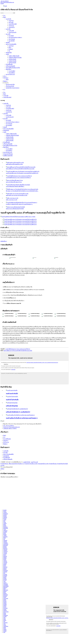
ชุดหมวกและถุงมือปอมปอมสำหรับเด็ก (15, 208)
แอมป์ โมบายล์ (34, 462)
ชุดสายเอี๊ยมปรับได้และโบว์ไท (13, 67)
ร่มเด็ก (7, 54)
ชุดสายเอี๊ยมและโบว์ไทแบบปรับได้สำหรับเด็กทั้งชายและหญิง (20, 168)
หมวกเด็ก (8, 34)
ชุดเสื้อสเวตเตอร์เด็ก (8, 155)
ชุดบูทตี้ (7, 42)
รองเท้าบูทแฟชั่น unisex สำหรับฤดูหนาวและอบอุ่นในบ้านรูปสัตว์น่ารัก (22, 173)
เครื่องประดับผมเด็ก (10, 66)
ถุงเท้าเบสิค (11, 30)
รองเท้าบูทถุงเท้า (12, 32)
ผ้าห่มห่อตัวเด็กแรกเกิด (43, 463)
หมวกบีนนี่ (11, 35)
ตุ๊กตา (10, 47)
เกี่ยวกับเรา (5, 77)
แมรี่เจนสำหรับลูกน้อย (12, 406)
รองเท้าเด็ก (8, 18)
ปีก (9, 50)
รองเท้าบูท (11, 20)
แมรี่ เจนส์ (11, 22)
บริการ (4, 76)
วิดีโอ (7, 79)
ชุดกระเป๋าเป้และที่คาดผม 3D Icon (14, 182)
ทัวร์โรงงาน (6, 442)
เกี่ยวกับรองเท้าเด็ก (10, 84)
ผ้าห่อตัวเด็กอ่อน (4, 463)
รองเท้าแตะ (11, 25)
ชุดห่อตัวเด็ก (9, 52)
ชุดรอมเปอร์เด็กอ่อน (8, 153)
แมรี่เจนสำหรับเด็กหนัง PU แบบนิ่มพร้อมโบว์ (18, 412)
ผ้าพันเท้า (11, 49)
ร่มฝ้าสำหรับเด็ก (12, 62)
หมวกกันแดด (12, 39)
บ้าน (4, 15)
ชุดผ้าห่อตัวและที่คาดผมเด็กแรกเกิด (14, 164)
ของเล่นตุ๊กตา (12, 72)
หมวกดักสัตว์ (12, 40)
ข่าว (4, 89)
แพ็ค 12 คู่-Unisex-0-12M (11, 199)
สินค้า (4, 17)
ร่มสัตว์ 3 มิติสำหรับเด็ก (14, 55)
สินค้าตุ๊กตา (8, 69)
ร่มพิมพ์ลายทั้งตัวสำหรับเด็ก (15, 57)
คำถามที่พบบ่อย (7, 438)
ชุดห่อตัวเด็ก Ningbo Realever (12, 87)
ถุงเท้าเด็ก (8, 29)
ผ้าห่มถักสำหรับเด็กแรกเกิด (31, 463)
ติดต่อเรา (5, 81)
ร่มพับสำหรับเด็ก (12, 61)
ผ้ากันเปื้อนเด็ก (9, 64)
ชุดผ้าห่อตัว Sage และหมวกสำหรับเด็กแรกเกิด (16, 195)
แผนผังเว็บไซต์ (26, 462)
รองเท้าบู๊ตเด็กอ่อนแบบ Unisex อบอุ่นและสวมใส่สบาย (18, 177)
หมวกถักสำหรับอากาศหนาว (15, 37)
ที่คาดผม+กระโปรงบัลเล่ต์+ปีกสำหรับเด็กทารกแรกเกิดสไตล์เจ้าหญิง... (22, 190)
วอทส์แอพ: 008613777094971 (10, 428)
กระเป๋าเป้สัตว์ (12, 71)
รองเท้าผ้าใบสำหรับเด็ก (12, 399)
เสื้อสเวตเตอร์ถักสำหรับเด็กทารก (16, 463)
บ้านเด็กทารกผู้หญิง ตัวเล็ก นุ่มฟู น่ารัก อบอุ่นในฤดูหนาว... (19, 204)
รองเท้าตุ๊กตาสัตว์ (13, 24)
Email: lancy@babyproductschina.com (11, 427)
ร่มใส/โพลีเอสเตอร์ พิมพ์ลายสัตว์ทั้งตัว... (15, 186)
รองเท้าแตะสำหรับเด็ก (12, 393)
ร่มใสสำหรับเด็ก (12, 59)
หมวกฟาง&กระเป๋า (10, 74)
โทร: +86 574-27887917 (8, 425)
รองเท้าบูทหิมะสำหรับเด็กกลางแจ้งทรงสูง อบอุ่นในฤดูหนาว (22, 418)
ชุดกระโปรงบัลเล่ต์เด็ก (11, 44)
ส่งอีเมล (2, 468)
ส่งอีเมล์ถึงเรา (4, 241)
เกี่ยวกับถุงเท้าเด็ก (10, 86)
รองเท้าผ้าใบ (12, 27)
